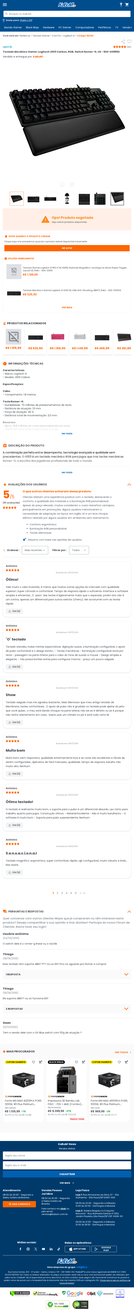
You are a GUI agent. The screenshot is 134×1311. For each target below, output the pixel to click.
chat (63, 1208)
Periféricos (104, 27)
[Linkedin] (51, 1249)
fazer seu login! (35, 927)
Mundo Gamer (13, 27)
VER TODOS (121, 1052)
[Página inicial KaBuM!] (67, 4)
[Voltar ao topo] (67, 1261)
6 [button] (76, 893)
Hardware (48, 27)
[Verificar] (20, 1293)
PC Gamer (65, 27)
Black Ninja (32, 27)
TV (116, 27)
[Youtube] (43, 1249)
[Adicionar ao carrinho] (40, 1062)
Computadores (84, 27)
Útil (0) (16, 611)
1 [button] (53, 893)
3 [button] (62, 893)
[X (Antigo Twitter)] (36, 1249)
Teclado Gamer (42, 35)
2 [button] (57, 893)
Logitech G (69, 35)
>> (84, 893)
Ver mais (67, 307)
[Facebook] (20, 1249)
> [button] (80, 893)
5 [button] (71, 893)
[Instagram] (28, 1249)
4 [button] (67, 893)
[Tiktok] (59, 1249)
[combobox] (67, 14)
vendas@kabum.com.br (55, 1214)
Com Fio (57, 35)
